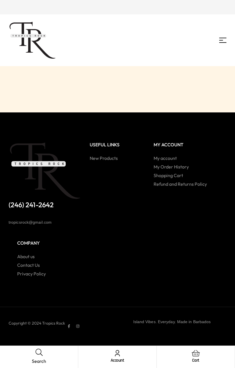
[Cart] (195, 353)
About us (26, 256)
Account (117, 360)
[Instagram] (77, 326)
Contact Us (28, 265)
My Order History (171, 167)
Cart (195, 360)
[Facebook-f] (69, 326)
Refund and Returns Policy (180, 184)
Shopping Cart (168, 175)
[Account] (117, 353)
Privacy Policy (31, 274)
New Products (104, 158)
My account (165, 158)
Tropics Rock (53, 323)
